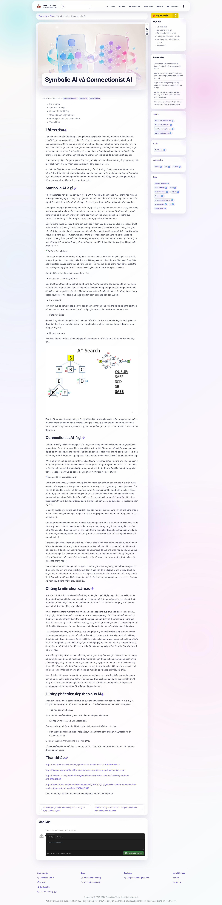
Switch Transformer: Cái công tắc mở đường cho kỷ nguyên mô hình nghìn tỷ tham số (168, 75)
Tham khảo (54, 122)
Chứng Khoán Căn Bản (163, 133)
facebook (177, 882)
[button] (147, 25)
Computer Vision (161, 192)
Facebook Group (47, 878)
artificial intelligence (70, 98)
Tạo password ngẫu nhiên (137, 878)
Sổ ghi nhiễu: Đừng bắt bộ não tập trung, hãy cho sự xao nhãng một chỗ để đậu (168, 85)
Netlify (176, 878)
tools (155, 143)
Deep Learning (160, 187)
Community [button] (173, 6)
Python (158, 167)
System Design (160, 204)
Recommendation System (164, 200)
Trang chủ (43, 16)
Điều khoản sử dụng (92, 878)
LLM (172, 187)
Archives (149, 6)
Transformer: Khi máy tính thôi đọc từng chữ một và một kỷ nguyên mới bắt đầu (167, 66)
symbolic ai (83, 98)
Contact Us (45, 887)
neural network (95, 98)
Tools (123, 6)
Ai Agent (159, 196)
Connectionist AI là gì (59, 111)
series (155, 114)
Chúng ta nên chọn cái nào (62, 115)
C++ (167, 167)
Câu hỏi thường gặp (48, 891)
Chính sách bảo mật (92, 882)
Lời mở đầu (54, 104)
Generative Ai (160, 208)
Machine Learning (161, 183)
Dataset (177, 167)
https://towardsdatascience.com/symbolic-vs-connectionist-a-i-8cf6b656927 (83, 764)
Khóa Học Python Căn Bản (164, 120)
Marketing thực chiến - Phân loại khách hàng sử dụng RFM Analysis (64, 809)
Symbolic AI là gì (57, 107)
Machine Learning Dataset (164, 129)
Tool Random (160, 150)
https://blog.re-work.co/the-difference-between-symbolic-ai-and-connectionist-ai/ (85, 770)
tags (155, 177)
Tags (161, 6)
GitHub (43, 882)
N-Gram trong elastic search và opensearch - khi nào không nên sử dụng (116, 809)
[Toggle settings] (183, 6)
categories (158, 160)
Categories (135, 6)
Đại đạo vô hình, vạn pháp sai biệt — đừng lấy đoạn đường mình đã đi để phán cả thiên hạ (167, 94)
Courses (111, 6)
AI (171, 204)
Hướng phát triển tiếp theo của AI (64, 118)
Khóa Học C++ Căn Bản (163, 125)
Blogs (52, 16)
